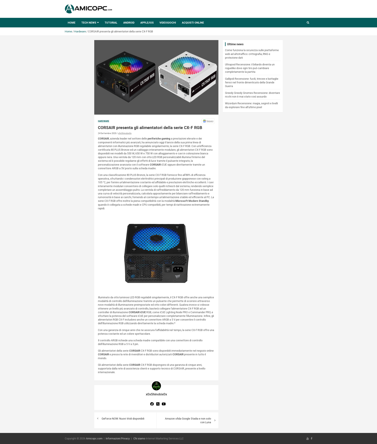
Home (71, 22)
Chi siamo (139, 438)
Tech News (88, 22)
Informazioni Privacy (118, 438)
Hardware (103, 121)
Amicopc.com (94, 438)
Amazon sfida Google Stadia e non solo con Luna (188, 420)
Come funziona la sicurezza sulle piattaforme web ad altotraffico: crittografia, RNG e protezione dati (252, 54)
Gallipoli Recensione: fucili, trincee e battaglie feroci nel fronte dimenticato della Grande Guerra (251, 82)
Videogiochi (167, 22)
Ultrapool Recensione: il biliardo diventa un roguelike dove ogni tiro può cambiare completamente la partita (250, 68)
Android (128, 22)
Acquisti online (193, 22)
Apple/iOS (147, 22)
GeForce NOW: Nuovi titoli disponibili (123, 418)
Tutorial (111, 22)
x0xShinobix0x (125, 133)
